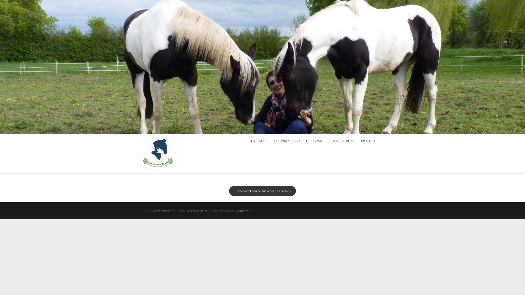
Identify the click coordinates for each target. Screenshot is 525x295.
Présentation (257, 141)
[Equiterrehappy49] (158, 153)
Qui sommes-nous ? (286, 141)
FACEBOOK (368, 141)
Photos (332, 141)
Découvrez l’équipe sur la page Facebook (262, 191)
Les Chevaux (313, 141)
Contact (349, 141)
